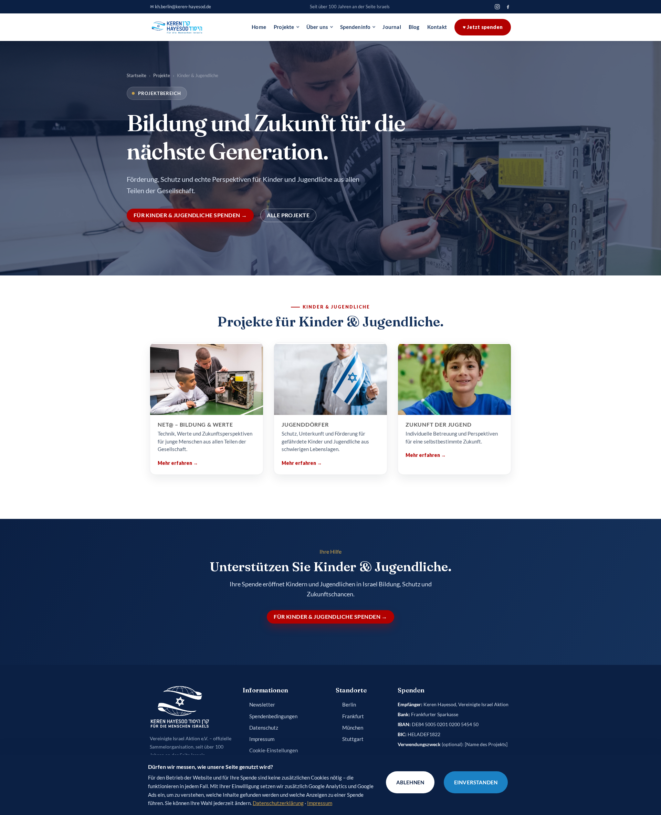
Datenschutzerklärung (278, 803)
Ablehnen (410, 782)
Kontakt (437, 27)
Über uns (317, 27)
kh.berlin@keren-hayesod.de (183, 6)
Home (259, 27)
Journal (391, 27)
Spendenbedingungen (273, 716)
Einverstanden (475, 782)
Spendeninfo (355, 27)
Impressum (261, 739)
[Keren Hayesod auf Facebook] (508, 7)
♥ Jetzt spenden (483, 27)
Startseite (136, 75)
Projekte (284, 27)
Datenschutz (263, 728)
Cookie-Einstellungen (273, 750)
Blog (414, 27)
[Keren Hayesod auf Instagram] (497, 7)
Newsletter (262, 705)
